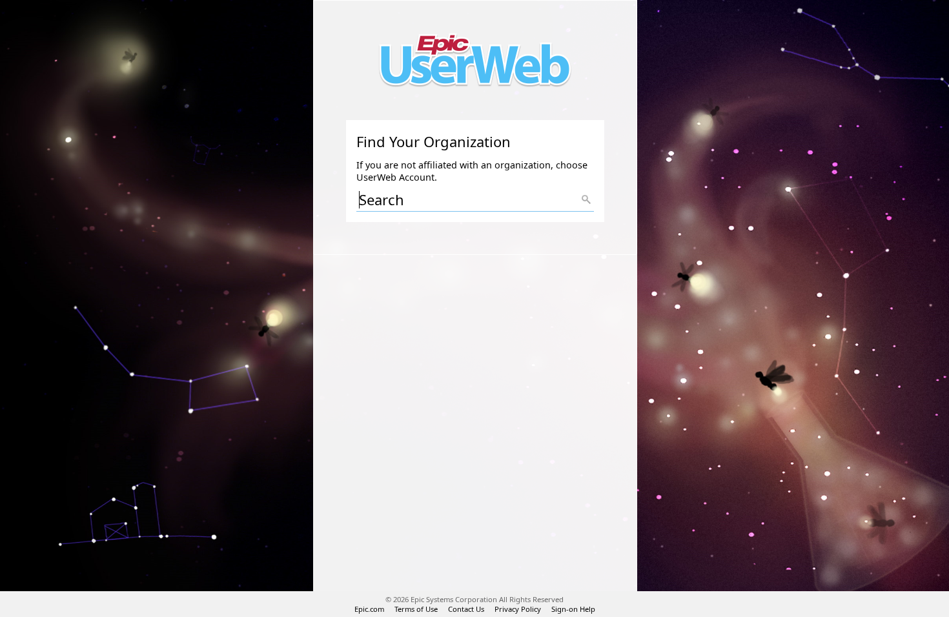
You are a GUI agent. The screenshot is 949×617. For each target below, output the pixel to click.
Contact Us (466, 609)
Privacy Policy (518, 609)
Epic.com (369, 609)
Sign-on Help (573, 609)
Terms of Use (416, 609)
